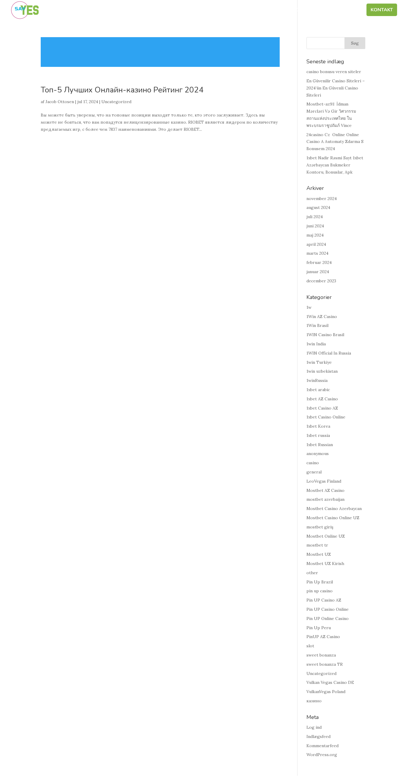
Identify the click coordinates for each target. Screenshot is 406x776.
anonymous (317, 453)
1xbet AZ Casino (322, 399)
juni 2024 (315, 226)
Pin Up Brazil (319, 582)
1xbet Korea (318, 426)
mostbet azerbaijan (325, 499)
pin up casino (319, 591)
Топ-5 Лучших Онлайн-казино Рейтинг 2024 (122, 90)
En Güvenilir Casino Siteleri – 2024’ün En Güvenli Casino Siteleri (335, 88)
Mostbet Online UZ (325, 536)
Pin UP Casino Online (327, 609)
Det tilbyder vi (291, 10)
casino (312, 462)
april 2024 (316, 244)
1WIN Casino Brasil (325, 334)
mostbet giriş (319, 527)
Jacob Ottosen (59, 101)
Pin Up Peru (318, 627)
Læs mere (160, 52)
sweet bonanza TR (324, 664)
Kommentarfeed (322, 745)
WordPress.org (321, 754)
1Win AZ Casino (321, 316)
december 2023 (321, 281)
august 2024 (318, 207)
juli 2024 (314, 216)
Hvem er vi (195, 10)
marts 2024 (317, 253)
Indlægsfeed (318, 736)
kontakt (382, 10)
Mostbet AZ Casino (325, 490)
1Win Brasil (317, 325)
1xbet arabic (318, 389)
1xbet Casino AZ (322, 408)
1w (308, 307)
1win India (316, 344)
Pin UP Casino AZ (323, 600)
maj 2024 (315, 235)
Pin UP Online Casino (327, 618)
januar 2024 (317, 271)
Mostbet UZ (318, 554)
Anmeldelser (341, 10)
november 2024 (321, 198)
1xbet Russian (319, 444)
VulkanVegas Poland (325, 691)
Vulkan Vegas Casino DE (330, 682)
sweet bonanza (321, 655)
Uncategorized (116, 101)
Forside (164, 10)
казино (314, 700)
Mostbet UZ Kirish (325, 563)
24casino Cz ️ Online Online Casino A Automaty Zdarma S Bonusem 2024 (334, 142)
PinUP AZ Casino (323, 636)
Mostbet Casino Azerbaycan (334, 508)
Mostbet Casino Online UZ (332, 517)
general (314, 472)
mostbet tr (317, 545)
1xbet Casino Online (325, 417)
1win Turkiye (319, 362)
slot (310, 645)
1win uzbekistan (322, 371)
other (312, 572)
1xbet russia (318, 435)
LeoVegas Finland (323, 481)
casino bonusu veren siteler (333, 71)
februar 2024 (319, 262)
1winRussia (317, 380)
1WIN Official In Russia (328, 353)
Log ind (314, 727)
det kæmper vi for (240, 10)
